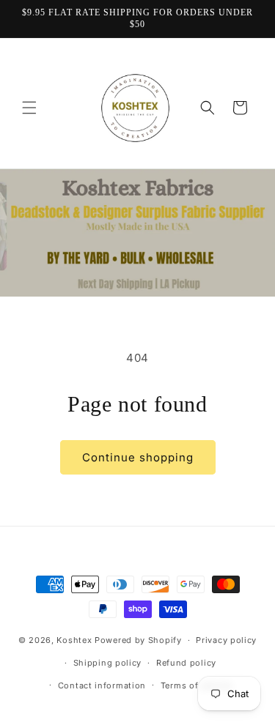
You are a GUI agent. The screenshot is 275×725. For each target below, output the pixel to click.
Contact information (102, 685)
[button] (29, 108)
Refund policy (186, 663)
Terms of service (196, 685)
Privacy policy (226, 640)
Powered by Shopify (138, 640)
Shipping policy (107, 663)
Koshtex (75, 640)
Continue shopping (138, 457)
